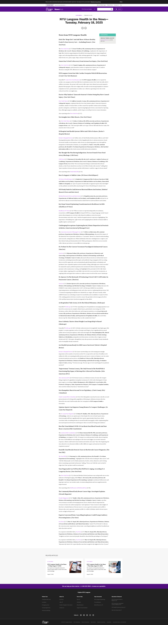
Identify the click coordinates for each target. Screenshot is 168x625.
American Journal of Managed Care (71, 232)
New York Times (63, 101)
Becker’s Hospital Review (66, 138)
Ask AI (119, 9)
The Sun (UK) (62, 456)
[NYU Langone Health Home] (49, 9)
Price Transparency (77, 622)
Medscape (68, 306)
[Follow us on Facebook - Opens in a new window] (81, 615)
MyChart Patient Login (101, 5)
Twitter (82, 28)
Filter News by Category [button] (87, 9)
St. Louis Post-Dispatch (67, 413)
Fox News (61, 521)
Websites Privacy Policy (101, 622)
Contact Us (116, 5)
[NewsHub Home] (59, 9)
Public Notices (93, 622)
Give (121, 5)
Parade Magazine (63, 498)
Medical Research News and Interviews (69, 196)
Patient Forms (110, 5)
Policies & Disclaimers (85, 622)
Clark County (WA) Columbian (67, 397)
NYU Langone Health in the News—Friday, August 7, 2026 (56, 565)
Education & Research (60, 5)
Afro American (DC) (64, 378)
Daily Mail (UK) (74, 171)
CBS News (61, 159)
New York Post (65, 48)
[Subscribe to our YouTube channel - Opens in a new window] (90, 615)
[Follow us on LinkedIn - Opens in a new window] (93, 615)
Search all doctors (104, 40)
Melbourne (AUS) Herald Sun (78, 488)
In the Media (79, 15)
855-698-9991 (123, 622)
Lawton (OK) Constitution (68, 433)
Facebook (85, 28)
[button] (121, 1)
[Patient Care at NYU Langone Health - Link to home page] (45, 622)
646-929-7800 (86, 586)
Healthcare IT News (64, 210)
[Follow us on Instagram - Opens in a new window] (87, 615)
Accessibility (109, 622)
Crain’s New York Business (72, 80)
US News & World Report (65, 179)
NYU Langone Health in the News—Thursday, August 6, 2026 (96, 565)
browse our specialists (98, 586)
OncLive (61, 253)
